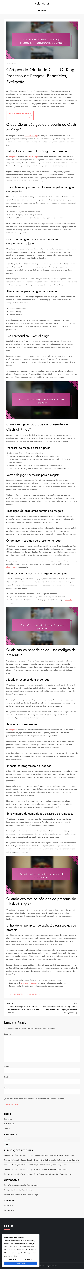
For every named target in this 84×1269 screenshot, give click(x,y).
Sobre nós (8, 1119)
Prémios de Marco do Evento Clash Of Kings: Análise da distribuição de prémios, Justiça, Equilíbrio (41, 1160)
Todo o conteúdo (10, 1124)
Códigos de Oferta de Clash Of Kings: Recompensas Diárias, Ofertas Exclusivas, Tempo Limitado (40, 1155)
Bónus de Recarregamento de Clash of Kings (21, 1185)
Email (7, 1077)
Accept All (20, 1263)
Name (7, 1066)
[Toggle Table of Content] (28, 117)
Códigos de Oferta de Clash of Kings (23, 994)
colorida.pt (42, 3)
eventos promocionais (29, 983)
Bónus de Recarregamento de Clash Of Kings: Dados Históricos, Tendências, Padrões (35, 1164)
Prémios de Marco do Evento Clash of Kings (21, 1194)
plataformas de (11, 567)
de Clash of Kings (31, 135)
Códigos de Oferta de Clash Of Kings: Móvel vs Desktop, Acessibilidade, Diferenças (35, 1169)
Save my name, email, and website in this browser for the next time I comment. (36, 1098)
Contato (7, 1128)
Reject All (29, 1259)
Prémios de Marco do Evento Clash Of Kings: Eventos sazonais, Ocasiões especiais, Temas (38, 1174)
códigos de (13, 156)
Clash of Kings (32, 156)
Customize (12, 1259)
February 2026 (9, 1210)
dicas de (68, 600)
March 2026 (8, 1205)
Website (7, 1088)
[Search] (7, 1144)
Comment (8, 1034)
